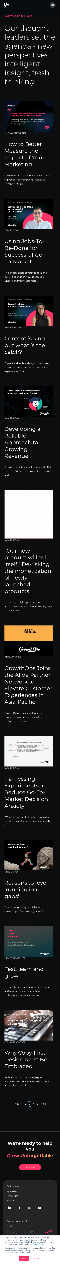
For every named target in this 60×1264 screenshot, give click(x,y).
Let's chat (30, 1167)
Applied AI (12, 1191)
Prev (16, 1103)
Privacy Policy (38, 1244)
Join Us (10, 1200)
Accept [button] (24, 1258)
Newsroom (12, 1196)
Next (43, 1103)
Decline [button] (36, 1258)
